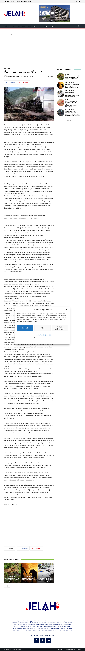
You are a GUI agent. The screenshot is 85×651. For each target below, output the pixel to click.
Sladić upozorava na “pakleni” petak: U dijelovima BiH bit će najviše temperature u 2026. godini (71, 104)
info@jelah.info (49, 635)
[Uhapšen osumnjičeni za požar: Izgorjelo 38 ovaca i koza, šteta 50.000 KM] (29, 573)
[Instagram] (76, 1)
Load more (68, 120)
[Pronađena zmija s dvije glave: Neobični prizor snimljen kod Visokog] (12, 573)
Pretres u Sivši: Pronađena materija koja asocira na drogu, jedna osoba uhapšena (46, 579)
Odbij (42, 328)
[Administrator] (5, 76)
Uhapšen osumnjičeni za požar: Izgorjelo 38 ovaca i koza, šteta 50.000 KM (29, 580)
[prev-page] (5, 586)
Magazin (11, 34)
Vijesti (67, 99)
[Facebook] (74, 1)
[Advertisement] (42, 50)
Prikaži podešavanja (59, 328)
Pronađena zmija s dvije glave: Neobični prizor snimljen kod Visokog (12, 580)
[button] (66, 309)
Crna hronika (29, 576)
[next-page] (8, 586)
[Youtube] (79, 1)
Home (6, 34)
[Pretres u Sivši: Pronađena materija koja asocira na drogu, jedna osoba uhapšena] (46, 573)
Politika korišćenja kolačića (44, 335)
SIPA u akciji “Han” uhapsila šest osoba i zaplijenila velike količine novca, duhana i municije (72, 113)
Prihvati (25, 328)
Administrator (14, 76)
